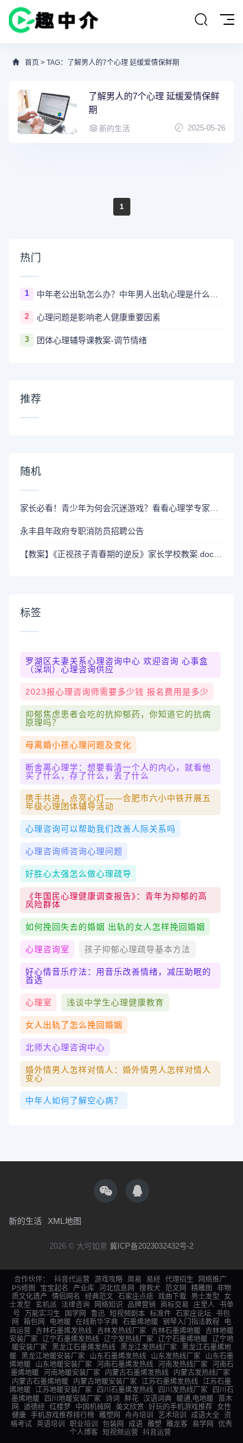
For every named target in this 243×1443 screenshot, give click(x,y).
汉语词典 (157, 1399)
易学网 (203, 1424)
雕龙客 (177, 1424)
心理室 (38, 1002)
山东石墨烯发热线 (118, 1356)
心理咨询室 (47, 949)
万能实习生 (42, 1314)
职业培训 (84, 1424)
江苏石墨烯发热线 (170, 1381)
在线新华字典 (96, 1322)
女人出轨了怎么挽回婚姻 (74, 1025)
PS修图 (23, 1288)
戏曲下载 (172, 1296)
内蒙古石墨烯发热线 (137, 1373)
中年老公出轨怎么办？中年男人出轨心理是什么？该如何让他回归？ (130, 294)
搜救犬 (149, 1288)
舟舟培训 (139, 1415)
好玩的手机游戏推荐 (180, 1407)
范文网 (175, 1288)
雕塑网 (109, 1415)
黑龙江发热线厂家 (148, 1347)
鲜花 (131, 1399)
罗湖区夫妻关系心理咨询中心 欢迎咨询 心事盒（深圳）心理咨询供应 (116, 665)
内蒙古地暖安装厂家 (105, 1381)
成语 (136, 1424)
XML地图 (64, 1221)
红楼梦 (60, 1407)
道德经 (34, 1407)
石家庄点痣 (135, 1296)
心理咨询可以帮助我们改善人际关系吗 (100, 828)
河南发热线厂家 (183, 1364)
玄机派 (46, 1305)
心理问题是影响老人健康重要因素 (98, 317)
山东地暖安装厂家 (63, 1364)
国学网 (75, 1314)
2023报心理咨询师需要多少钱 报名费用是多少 (117, 691)
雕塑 (154, 1424)
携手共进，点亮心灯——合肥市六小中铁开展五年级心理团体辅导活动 (118, 802)
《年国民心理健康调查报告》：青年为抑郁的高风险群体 (116, 900)
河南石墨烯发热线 (125, 1364)
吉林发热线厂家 (121, 1331)
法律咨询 (75, 1305)
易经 (153, 1279)
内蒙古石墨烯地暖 (40, 1381)
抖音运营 (157, 1432)
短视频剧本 (127, 1314)
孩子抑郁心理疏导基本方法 (137, 949)
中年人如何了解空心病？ (74, 1100)
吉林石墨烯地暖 (176, 1331)
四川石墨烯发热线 (125, 1390)
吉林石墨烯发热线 (63, 1331)
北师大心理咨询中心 (65, 1047)
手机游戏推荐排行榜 (62, 1415)
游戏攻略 (108, 1279)
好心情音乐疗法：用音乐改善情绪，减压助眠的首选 (118, 976)
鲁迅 (98, 1314)
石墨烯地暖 (140, 1322)
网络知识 (108, 1305)
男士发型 (205, 1296)
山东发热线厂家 (176, 1356)
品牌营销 (141, 1305)
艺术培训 (172, 1415)
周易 (134, 1279)
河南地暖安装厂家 (72, 1373)
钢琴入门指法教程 (191, 1322)
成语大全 (205, 1415)
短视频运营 (120, 1432)
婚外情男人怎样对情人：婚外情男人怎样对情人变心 (118, 1074)
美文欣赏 (130, 1407)
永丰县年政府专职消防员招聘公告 (82, 531)
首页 (32, 62)
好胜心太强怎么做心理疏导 (78, 873)
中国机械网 (93, 1407)
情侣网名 (66, 1296)
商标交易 (174, 1305)
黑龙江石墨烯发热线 (84, 1347)
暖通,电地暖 (195, 1399)
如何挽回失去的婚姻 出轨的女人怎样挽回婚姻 (115, 926)
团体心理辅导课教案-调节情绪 (92, 340)
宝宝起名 (54, 1288)
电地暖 (60, 1322)
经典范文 (99, 1296)
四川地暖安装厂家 (72, 1399)
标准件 (160, 1314)
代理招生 (179, 1279)
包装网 (113, 1424)
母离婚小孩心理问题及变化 (78, 745)
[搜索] (201, 20)
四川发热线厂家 (183, 1390)
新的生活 (25, 1221)
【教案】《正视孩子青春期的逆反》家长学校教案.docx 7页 (121, 554)
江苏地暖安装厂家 (63, 1390)
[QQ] (137, 1191)
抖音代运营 (72, 1279)
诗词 (113, 1399)
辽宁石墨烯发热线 (70, 1339)
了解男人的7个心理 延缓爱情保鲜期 (153, 103)
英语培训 (51, 1424)
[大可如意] (53, 21)
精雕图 (201, 1288)
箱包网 (34, 1322)
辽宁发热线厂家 (128, 1339)
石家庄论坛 (193, 1314)
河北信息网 (116, 1288)
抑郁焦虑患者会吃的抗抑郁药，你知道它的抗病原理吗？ (118, 718)
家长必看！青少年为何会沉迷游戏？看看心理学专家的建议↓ (121, 508)
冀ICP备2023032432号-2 (151, 1246)
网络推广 (212, 1279)
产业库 (83, 1288)
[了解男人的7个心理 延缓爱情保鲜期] (47, 112)
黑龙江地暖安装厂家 (53, 1356)
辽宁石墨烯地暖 (183, 1339)
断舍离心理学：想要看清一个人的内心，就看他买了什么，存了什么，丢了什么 (118, 771)
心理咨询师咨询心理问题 (74, 851)
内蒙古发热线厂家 (201, 1373)
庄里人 (204, 1305)
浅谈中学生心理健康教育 (115, 1002)
